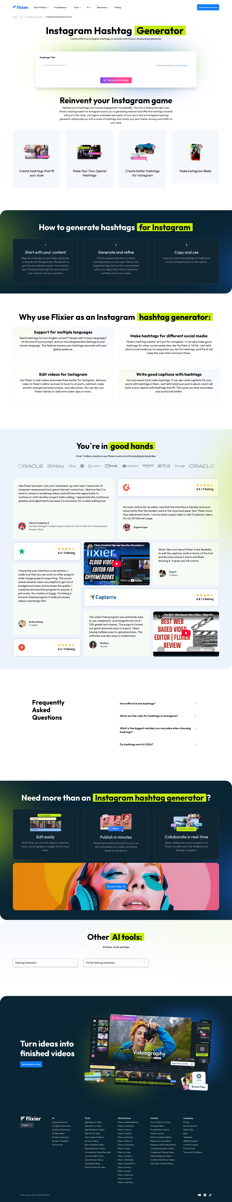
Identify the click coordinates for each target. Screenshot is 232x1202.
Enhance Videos (92, 1141)
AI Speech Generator (61, 1129)
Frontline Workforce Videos (163, 1160)
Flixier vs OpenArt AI (126, 1163)
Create (154, 1118)
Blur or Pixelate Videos (94, 1145)
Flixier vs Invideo (125, 1156)
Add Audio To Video (93, 1126)
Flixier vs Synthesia (126, 1145)
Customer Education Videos (162, 1148)
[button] (41, 7)
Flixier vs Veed (124, 1148)
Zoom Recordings (92, 1163)
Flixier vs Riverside (125, 1160)
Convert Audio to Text (94, 1156)
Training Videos (157, 1126)
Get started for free (208, 7)
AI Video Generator (60, 1137)
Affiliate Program (190, 1141)
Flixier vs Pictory (125, 1167)
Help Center (188, 1129)
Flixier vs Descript (125, 1137)
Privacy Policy (189, 1148)
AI (22, 17)
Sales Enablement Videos (161, 1156)
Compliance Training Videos (162, 1152)
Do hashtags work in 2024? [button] (136, 744)
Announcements (190, 1126)
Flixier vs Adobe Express (128, 1122)
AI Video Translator (60, 1141)
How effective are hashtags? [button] (137, 703)
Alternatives (124, 1118)
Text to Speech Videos (94, 1137)
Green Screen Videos (94, 1160)
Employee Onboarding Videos (163, 1145)
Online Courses (157, 1133)
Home (15, 17)
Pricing (118, 7)
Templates (187, 1137)
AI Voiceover (57, 1145)
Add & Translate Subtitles (161, 1137)
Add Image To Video (93, 1122)
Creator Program (190, 1145)
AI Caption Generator (61, 1126)
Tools (87, 1118)
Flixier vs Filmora (125, 1141)
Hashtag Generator (34, 17)
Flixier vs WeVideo (125, 1182)
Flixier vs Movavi (125, 1178)
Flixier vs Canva (124, 1129)
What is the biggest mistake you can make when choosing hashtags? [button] (155, 730)
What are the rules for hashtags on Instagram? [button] (149, 716)
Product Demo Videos (160, 1129)
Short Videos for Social (161, 1122)
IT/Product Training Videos (162, 1163)
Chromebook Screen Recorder (98, 1152)
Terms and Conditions (192, 1152)
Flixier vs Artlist (124, 1171)
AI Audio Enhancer (60, 1122)
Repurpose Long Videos (161, 1141)
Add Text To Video (92, 1133)
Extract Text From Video (95, 1167)
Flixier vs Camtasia (126, 1126)
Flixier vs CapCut (125, 1133)
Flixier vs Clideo (124, 1152)
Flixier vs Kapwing (125, 1175)
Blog (185, 1133)
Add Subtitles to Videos (95, 1129)
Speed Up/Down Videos (95, 1148)
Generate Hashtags (118, 80)
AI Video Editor (58, 1133)
